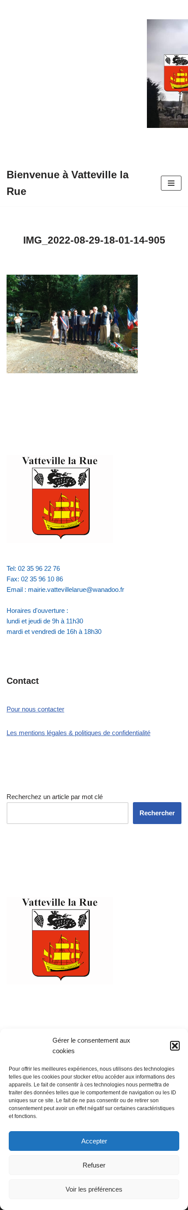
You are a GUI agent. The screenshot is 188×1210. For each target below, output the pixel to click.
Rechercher (157, 813)
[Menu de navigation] (171, 183)
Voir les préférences (94, 1189)
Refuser (94, 1165)
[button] (175, 1045)
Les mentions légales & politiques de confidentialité (78, 732)
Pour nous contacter (35, 709)
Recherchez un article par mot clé (55, 796)
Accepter (94, 1141)
